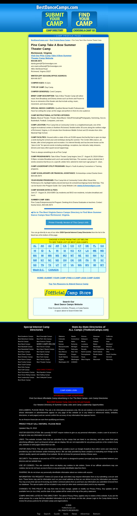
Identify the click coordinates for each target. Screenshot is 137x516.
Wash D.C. (38, 269)
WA (80, 265)
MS (57, 255)
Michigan (74, 346)
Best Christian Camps (25, 357)
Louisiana (84, 344)
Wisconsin (96, 359)
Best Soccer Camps (43, 346)
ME (94, 250)
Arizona (83, 336)
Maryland (109, 344)
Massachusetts (64, 346)
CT (79, 246)
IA (65, 250)
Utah (94, 357)
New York (74, 352)
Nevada (83, 349)
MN (50, 255)
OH (65, 260)
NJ (102, 255)
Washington (75, 359)
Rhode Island (97, 354)
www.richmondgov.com (88, 185)
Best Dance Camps (24, 359)
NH (94, 255)
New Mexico (63, 352)
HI (35, 250)
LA (87, 250)
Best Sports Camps (43, 352)
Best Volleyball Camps (44, 377)
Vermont (109, 357)
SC (102, 260)
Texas (83, 357)
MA (35, 255)
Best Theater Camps (44, 362)
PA (87, 260)
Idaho (73, 341)
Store (67, 513)
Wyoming (109, 359)
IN (57, 250)
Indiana (95, 341)
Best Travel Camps (24, 364)
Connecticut (75, 339)
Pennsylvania (85, 354)
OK (72, 260)
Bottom (96, 513)
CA (64, 246)
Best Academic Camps (25, 336)
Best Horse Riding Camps (26, 375)
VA (72, 265)
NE (79, 255)
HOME (40, 278)
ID (42, 250)
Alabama (62, 336)
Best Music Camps (24, 380)
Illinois (83, 341)
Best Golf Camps (23, 370)
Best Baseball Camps (25, 346)
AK (42, 246)
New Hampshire (98, 349)
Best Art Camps (23, 341)
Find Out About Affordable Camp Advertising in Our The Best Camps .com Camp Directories (68, 397)
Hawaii (61, 341)
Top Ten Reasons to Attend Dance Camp (68, 284)
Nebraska (74, 349)
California (109, 336)
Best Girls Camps (24, 367)
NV (87, 255)
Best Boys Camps (24, 352)
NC (49, 260)
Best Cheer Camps (24, 354)
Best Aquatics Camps (44, 372)
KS (72, 250)
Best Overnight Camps (44, 336)
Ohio (107, 352)
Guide (58, 513)
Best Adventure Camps (26, 339)
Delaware (84, 339)
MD (102, 250)
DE (87, 246)
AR (57, 246)
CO (72, 246)
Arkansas (96, 336)
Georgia (109, 339)
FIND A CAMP (73, 278)
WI (94, 265)
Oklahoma (62, 354)
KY (79, 250)
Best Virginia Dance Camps (60, 40)
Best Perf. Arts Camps (44, 339)
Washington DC (64, 362)
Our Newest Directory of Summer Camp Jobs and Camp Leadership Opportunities (69, 403)
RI (94, 260)
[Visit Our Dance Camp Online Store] (95, 44)
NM (35, 260)
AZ (49, 246)
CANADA (53, 269)
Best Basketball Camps (26, 349)
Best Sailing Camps (43, 375)
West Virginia (85, 359)
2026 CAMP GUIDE (91, 278)
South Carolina (111, 354)
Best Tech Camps (43, 357)
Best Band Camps (24, 344)
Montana (62, 349)
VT (64, 265)
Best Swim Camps (43, 354)
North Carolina (86, 352)
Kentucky (74, 344)
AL (34, 246)
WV (87, 265)
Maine (95, 344)
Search (49, 513)
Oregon (73, 354)
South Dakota (63, 357)
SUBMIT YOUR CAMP (55, 278)
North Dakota (97, 352)
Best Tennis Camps (43, 359)
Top (40, 513)
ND (57, 260)
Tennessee (75, 357)
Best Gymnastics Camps (26, 372)
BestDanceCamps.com (39, 40)
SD (34, 265)
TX (49, 265)
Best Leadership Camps (26, 377)
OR (79, 260)
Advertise (86, 513)
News (74, 513)
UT (57, 265)
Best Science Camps (44, 341)
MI (42, 255)
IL (50, 250)
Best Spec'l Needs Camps (45, 349)
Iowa (107, 341)
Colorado (62, 339)
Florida (95, 339)
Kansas (61, 344)
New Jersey (110, 349)
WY (102, 265)
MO (65, 255)
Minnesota (84, 346)
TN (42, 265)
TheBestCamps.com (68, 508)
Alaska (73, 336)
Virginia (61, 359)
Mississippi (97, 346)
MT (72, 255)
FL (94, 246)
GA (102, 246)
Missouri (109, 346)
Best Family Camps (24, 362)
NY (42, 260)
